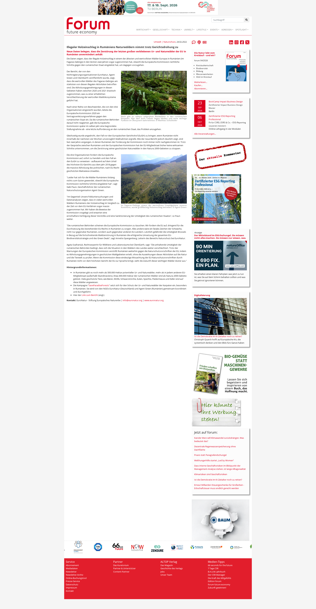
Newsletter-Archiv (74, 574)
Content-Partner (121, 571)
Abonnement (72, 565)
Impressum (71, 587)
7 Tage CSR (213, 568)
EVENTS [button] (214, 29)
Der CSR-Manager (216, 574)
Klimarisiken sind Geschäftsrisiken (210, 474)
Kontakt (70, 590)
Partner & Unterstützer (124, 568)
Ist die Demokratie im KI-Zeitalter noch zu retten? (218, 336)
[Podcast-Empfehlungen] (199, 41)
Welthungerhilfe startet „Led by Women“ (214, 460)
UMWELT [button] (188, 29)
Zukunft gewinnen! (217, 587)
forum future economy (219, 584)
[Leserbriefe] (194, 41)
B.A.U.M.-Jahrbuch (216, 571)
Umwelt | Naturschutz (165, 41)
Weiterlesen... (200, 82)
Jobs (162, 571)
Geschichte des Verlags (171, 568)
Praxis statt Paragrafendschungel (210, 455)
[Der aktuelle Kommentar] (220, 155)
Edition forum (214, 581)
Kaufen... (198, 85)
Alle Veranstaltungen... (205, 133)
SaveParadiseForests (99, 285)
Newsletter (71, 571)
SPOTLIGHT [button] (241, 29)
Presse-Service (73, 581)
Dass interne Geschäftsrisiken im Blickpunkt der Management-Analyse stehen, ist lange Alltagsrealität (220, 467)
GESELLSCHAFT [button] (160, 29)
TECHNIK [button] (175, 29)
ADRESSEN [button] (226, 29)
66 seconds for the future (220, 565)
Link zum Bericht (90, 295)
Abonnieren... (200, 88)
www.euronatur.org (154, 300)
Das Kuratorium (121, 565)
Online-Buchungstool (76, 578)
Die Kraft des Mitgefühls (219, 578)
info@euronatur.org (132, 300)
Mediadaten (72, 568)
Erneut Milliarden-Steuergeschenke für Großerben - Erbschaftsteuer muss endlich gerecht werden (219, 486)
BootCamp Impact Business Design (226, 101)
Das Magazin (166, 565)
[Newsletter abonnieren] (205, 41)
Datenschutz (72, 584)
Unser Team (166, 574)
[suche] (247, 19)
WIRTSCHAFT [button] (142, 29)
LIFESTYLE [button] (201, 29)
